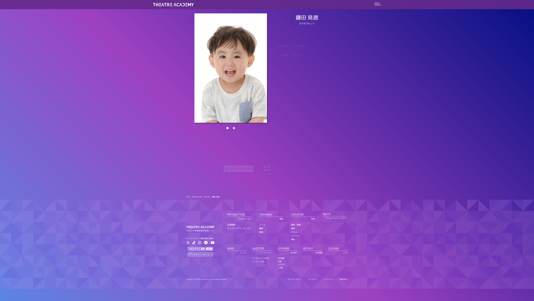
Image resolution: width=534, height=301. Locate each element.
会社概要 (281, 258)
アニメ (294, 232)
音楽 (293, 228)
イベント (295, 235)
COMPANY (284, 248)
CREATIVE (297, 214)
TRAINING (265, 214)
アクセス (281, 264)
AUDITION (258, 248)
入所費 (280, 268)
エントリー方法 (258, 261)
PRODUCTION (197, 197)
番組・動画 (296, 224)
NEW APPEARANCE (240, 169)
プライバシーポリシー (295, 279)
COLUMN (333, 248)
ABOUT (327, 214)
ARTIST (207, 197)
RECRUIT (308, 248)
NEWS (230, 248)
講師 (261, 228)
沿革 (279, 261)
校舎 (261, 232)
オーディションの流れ (261, 258)
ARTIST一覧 (267, 174)
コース (262, 224)
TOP (187, 197)
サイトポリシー (313, 279)
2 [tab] (234, 128)
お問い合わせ (343, 279)
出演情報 (231, 224)
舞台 (293, 239)
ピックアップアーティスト (239, 228)
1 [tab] (227, 128)
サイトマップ (328, 279)
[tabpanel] (230, 68)
